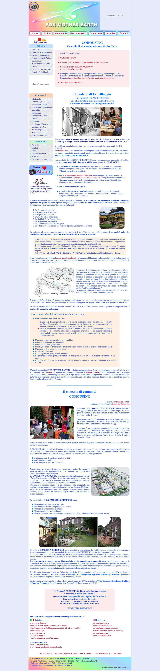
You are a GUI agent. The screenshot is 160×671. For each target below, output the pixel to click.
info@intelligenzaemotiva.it (61, 663)
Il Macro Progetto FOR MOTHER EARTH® (74, 653)
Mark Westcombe (75, 69)
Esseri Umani (64, 150)
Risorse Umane (93, 372)
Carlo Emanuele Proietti (118, 667)
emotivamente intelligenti (66, 258)
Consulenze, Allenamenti (42, 52)
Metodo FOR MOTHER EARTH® (86, 178)
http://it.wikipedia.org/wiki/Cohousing (44, 638)
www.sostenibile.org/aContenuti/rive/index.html (49, 625)
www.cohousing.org (101, 623)
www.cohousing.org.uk (102, 635)
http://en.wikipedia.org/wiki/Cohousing (108, 630)
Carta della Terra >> (68, 58)
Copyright (34, 665)
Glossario (35, 121)
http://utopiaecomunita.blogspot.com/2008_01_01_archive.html (55, 628)
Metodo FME (37, 132)
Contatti (35, 148)
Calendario (36, 50)
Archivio (35, 145)
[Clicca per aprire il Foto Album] (41, 175)
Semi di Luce (37, 61)
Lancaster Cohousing (121, 404)
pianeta (49, 372)
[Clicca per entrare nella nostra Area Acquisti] (38, 43)
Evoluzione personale (40, 55)
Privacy (35, 156)
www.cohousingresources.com (105, 628)
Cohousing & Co (38, 102)
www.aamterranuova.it (39, 645)
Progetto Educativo (39, 135)
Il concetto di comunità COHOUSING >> (77, 67)
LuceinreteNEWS (39, 153)
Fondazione (36, 113)
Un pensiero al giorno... (41, 159)
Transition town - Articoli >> (71, 82)
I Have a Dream (45, 653)
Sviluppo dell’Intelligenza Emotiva (78, 175)
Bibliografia (36, 99)
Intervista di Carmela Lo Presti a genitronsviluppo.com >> (92, 78)
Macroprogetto (38, 130)
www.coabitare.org (37, 633)
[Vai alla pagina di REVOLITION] (40, 194)
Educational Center (39, 105)
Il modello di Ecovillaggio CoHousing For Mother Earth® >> (84, 62)
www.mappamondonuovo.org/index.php (46, 647)
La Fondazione (102, 653)
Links (34, 151)
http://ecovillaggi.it (37, 635)
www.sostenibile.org (38, 623)
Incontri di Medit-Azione (42, 58)
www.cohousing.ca (100, 633)
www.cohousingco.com (102, 625)
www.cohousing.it (37, 630)
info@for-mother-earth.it (39, 663)
